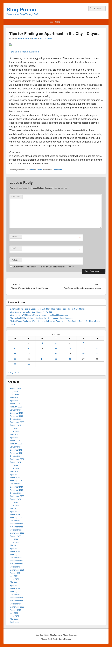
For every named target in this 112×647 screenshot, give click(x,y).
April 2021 (14, 585)
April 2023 (14, 511)
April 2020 (14, 622)
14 (97, 348)
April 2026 (14, 400)
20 (83, 353)
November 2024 (16, 452)
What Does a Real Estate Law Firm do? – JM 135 (31, 311)
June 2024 (14, 468)
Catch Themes (65, 639)
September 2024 (17, 459)
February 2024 (16, 480)
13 (83, 348)
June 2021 (14, 579)
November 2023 (16, 489)
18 (56, 353)
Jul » (17, 372)
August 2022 (15, 536)
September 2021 (17, 569)
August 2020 (15, 609)
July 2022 (14, 539)
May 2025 (14, 434)
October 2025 (15, 419)
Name (14, 236)
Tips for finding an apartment (24, 51)
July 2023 (14, 502)
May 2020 (14, 619)
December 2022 (16, 523)
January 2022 (15, 557)
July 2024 (14, 465)
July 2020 (14, 612)
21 (97, 353)
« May (10, 372)
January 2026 (15, 409)
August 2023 (15, 499)
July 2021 (14, 576)
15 (15, 353)
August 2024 (15, 462)
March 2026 (15, 403)
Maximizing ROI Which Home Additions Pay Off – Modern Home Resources (42, 318)
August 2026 (15, 388)
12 (70, 348)
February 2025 (16, 443)
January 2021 (15, 594)
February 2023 (16, 517)
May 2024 (14, 471)
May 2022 (14, 545)
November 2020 (16, 600)
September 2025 (17, 422)
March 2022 (15, 551)
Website (15, 259)
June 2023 (14, 505)
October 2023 (15, 492)
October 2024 (15, 456)
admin (34, 38)
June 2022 (14, 542)
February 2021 (16, 591)
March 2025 (15, 440)
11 (56, 348)
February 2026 (16, 406)
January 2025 (15, 446)
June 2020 (14, 616)
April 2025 (14, 437)
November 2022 (16, 526)
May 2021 (14, 582)
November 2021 (16, 563)
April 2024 (14, 474)
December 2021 (16, 560)
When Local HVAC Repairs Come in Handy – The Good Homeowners (39, 314)
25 (56, 358)
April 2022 (14, 548)
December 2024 (16, 449)
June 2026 (14, 394)
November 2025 (16, 415)
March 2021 (15, 588)
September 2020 (17, 606)
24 (42, 358)
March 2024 (15, 477)
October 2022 (15, 529)
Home (31, 169)
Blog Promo (21, 9)
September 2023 (17, 496)
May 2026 (14, 397)
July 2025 (14, 428)
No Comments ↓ (47, 38)
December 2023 (16, 486)
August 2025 (15, 425)
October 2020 (15, 603)
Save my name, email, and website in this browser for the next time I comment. (43, 266)
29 (15, 364)
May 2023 (14, 508)
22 (15, 358)
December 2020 (16, 597)
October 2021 (15, 566)
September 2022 (17, 532)
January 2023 (15, 520)
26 (70, 358)
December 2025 (16, 412)
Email (14, 248)
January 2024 (15, 483)
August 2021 (15, 572)
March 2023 (15, 514)
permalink (58, 169)
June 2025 (14, 431)
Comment (16, 196)
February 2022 (16, 554)
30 (29, 364)
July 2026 (14, 391)
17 (42, 353)
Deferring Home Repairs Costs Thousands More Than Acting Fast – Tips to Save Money (47, 308)
